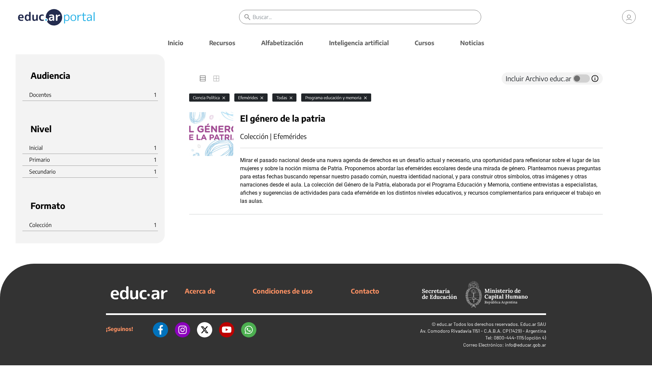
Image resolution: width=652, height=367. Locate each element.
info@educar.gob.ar (525, 345)
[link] (629, 17)
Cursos (424, 43)
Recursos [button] (222, 43)
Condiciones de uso (283, 291)
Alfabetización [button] (282, 43)
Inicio (175, 43)
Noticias (472, 43)
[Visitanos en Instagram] (182, 328)
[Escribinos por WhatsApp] (248, 328)
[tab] (203, 78)
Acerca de (200, 291)
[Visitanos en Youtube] (226, 328)
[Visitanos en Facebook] (160, 328)
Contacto (365, 291)
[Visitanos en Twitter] (204, 328)
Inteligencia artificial (359, 43)
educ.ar (444, 324)
